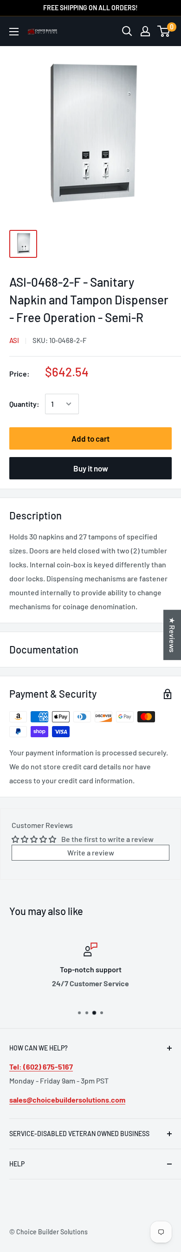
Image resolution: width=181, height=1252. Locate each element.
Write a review (90, 852)
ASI (14, 340)
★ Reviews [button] (172, 635)
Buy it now (90, 468)
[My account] (145, 31)
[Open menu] (14, 31)
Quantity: (24, 403)
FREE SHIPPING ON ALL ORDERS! (90, 8)
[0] (164, 31)
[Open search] (127, 31)
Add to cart (90, 438)
